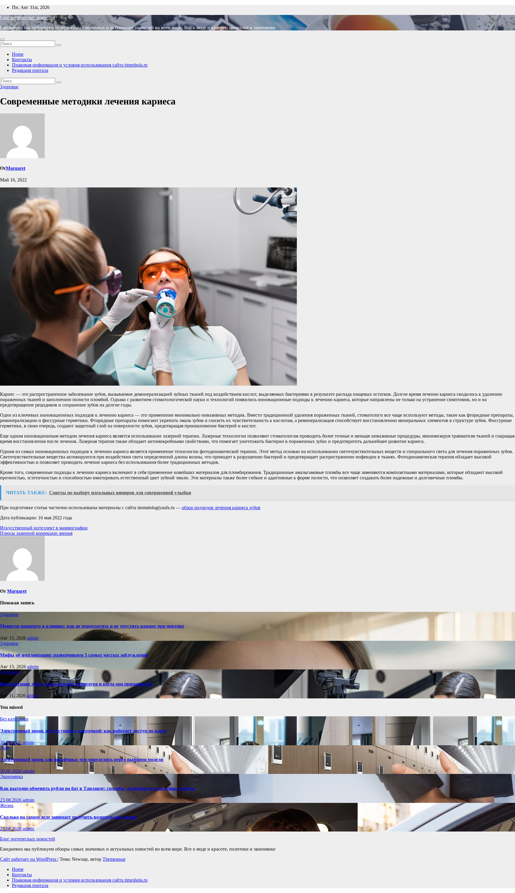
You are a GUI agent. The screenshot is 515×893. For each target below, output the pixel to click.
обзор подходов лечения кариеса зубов (221, 507)
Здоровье (9, 86)
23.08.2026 (11, 800)
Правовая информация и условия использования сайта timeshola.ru (80, 64)
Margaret (15, 168)
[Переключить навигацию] (2, 39)
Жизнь (6, 805)
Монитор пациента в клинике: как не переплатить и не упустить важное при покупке (92, 626)
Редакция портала (30, 70)
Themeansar (114, 859)
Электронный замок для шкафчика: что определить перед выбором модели (81, 759)
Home (18, 54)
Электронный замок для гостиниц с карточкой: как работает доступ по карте (83, 730)
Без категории (14, 718)
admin (33, 638)
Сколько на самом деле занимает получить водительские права (68, 817)
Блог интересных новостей (27, 17)
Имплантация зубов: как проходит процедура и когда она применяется (76, 683)
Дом (4, 747)
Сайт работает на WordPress (29, 859)
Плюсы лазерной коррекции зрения (36, 533)
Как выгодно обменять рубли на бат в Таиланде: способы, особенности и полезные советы (97, 788)
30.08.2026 (11, 742)
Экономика (11, 776)
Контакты (22, 59)
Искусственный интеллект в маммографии (44, 527)
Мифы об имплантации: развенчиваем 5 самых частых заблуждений (74, 655)
